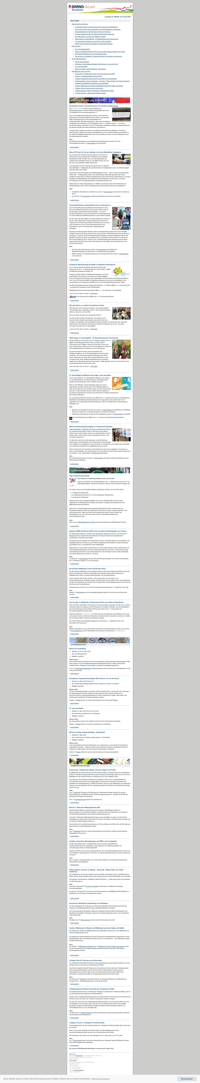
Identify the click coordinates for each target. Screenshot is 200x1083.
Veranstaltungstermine (79, 59)
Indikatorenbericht (86, 1013)
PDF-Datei (94, 293)
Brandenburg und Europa (80, 24)
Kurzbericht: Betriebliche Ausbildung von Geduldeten (91, 83)
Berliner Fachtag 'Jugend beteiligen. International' (90, 69)
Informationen (83, 558)
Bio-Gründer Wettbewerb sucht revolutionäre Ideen (91, 54)
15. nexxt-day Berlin (81, 66)
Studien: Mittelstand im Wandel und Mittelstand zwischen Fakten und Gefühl (99, 86)
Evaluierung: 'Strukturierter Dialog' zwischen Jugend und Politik (95, 74)
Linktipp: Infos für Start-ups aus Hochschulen (89, 88)
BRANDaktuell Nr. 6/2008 (87, 522)
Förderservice (76, 46)
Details (78, 700)
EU (97, 112)
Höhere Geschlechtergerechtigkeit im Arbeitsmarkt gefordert (93, 44)
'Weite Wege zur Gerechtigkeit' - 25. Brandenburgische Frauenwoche (96, 39)
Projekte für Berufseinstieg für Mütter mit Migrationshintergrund (94, 34)
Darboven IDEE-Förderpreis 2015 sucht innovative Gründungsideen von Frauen (100, 51)
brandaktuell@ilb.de (78, 1070)
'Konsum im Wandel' (92, 886)
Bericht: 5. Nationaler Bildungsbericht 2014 (88, 76)
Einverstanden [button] (187, 1079)
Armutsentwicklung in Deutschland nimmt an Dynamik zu (93, 32)
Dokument (77, 792)
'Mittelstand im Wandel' (86, 946)
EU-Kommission (77, 108)
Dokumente (77, 1040)
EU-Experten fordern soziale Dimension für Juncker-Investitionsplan (96, 27)
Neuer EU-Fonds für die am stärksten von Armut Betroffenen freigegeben (97, 29)
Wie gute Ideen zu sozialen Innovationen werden (90, 36)
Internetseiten (91, 143)
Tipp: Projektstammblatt (82, 49)
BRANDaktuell (79, 1055)
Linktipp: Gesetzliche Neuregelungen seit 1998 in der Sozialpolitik (96, 79)
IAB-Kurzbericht (86, 920)
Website (82, 979)
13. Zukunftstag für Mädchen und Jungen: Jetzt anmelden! (93, 41)
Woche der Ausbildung (82, 62)
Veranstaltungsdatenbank (83, 668)
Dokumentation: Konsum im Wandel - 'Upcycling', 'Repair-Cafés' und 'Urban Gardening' (102, 81)
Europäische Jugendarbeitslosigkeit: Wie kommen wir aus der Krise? (96, 64)
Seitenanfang (74, 147)
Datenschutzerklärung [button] (101, 1079)
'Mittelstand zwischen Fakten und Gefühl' (111, 946)
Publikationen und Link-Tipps (81, 71)
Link (75, 860)
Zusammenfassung (80, 799)
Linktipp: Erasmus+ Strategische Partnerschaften (90, 93)
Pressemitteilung (76, 631)
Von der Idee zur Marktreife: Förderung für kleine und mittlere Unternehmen (98, 56)
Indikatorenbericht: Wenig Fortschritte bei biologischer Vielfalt (94, 91)
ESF (83, 269)
